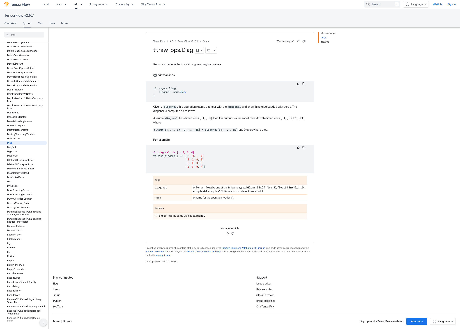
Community (123, 4)
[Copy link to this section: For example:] (174, 140)
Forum (56, 289)
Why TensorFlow (151, 4)
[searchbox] (24, 35)
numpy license (163, 255)
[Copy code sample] (304, 84)
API (76, 4)
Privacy (67, 321)
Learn (59, 4)
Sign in (452, 4)
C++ (40, 23)
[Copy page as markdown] (209, 50)
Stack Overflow (265, 295)
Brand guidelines (265, 300)
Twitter (57, 300)
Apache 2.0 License (156, 251)
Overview (10, 23)
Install (45, 4)
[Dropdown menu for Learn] (66, 4)
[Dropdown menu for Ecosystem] (108, 4)
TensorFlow (159, 41)
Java (52, 23)
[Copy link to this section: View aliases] (178, 75)
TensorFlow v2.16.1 (19, 15)
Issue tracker (263, 283)
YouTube (58, 306)
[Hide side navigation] (43, 322)
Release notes (264, 289)
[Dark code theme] (298, 84)
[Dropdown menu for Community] (134, 4)
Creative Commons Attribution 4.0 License (243, 248)
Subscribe (417, 321)
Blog (55, 283)
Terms (56, 321)
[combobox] (382, 4)
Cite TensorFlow (265, 306)
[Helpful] (298, 41)
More (64, 23)
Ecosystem (97, 4)
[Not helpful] (304, 41)
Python (27, 23)
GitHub (437, 4)
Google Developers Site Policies (204, 251)
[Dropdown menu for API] (82, 4)
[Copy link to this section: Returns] (167, 208)
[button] (230, 75)
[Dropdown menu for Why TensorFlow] (165, 4)
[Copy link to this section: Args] (164, 180)
